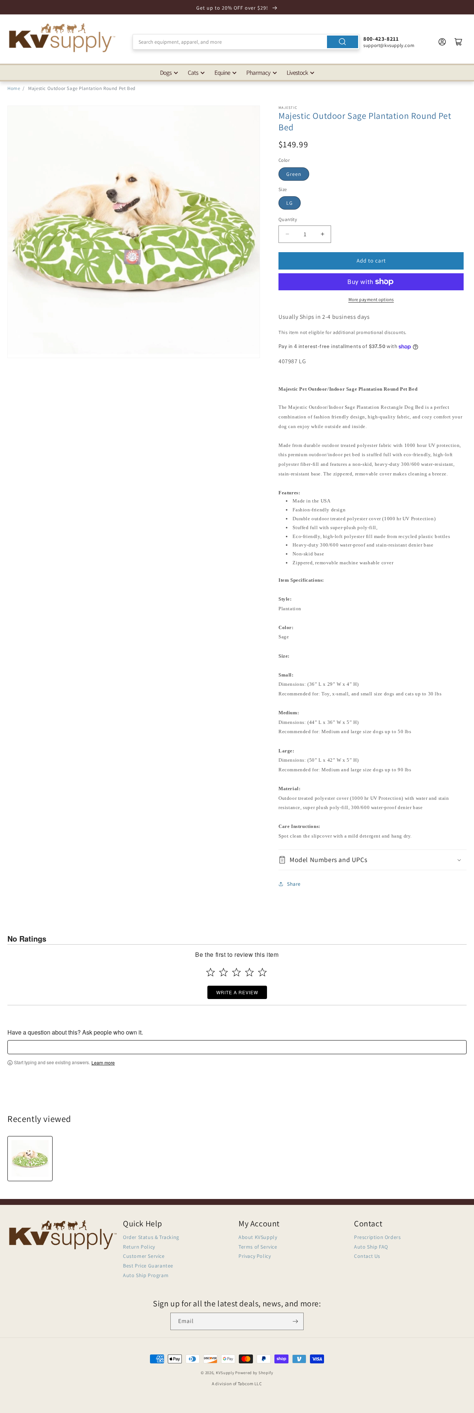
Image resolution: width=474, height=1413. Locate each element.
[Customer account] (442, 42)
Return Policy (139, 1246)
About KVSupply (257, 1237)
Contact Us (367, 1256)
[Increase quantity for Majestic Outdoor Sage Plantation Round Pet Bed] (322, 234)
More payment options (371, 299)
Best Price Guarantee (148, 1265)
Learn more (103, 1063)
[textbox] (237, 1047)
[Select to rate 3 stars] (236, 972)
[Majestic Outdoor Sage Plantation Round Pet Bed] (30, 1158)
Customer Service (144, 1256)
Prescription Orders (377, 1237)
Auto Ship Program (145, 1275)
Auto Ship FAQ (371, 1246)
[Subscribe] (295, 1321)
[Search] (342, 42)
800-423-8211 (380, 38)
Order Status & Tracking (151, 1237)
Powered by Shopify (254, 1372)
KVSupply (225, 1372)
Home (13, 88)
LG (289, 203)
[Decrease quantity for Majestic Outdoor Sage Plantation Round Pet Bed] (287, 234)
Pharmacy (258, 73)
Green (293, 174)
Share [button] (294, 884)
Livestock (297, 73)
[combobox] (246, 42)
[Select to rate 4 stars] (249, 972)
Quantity (287, 219)
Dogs (165, 73)
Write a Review (237, 992)
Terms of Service (257, 1246)
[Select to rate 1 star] (210, 972)
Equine (222, 73)
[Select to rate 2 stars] (223, 972)
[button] (372, 859)
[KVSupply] (62, 37)
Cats (193, 73)
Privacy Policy (254, 1256)
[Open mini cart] (458, 42)
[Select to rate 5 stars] (262, 972)
